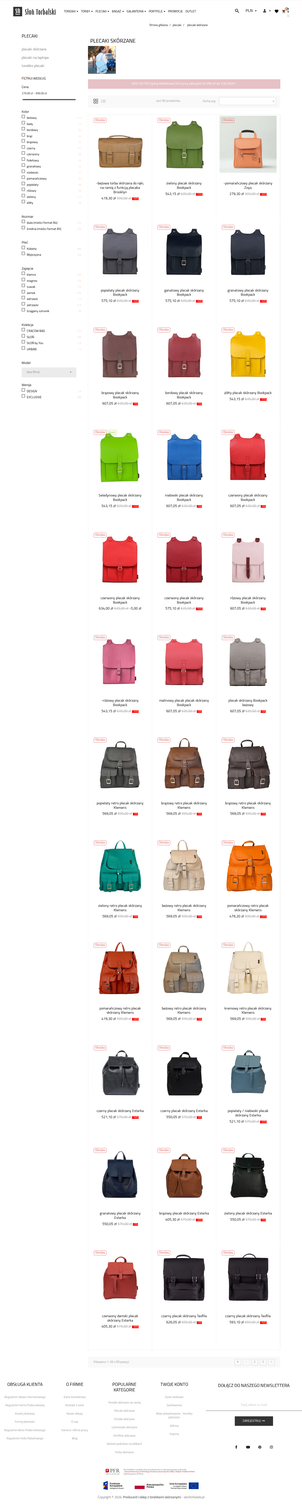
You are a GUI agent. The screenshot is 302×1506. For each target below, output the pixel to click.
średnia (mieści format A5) (44, 229)
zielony (31, 197)
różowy (31, 191)
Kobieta (31, 249)
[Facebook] (236, 1447)
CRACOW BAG (36, 331)
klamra (31, 275)
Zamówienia (174, 1405)
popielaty (32, 185)
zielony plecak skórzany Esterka (248, 1213)
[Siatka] (95, 100)
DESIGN (32, 391)
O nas (74, 1422)
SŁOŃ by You (35, 343)
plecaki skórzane (34, 49)
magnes (32, 281)
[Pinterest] (260, 1447)
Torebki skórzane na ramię (124, 1402)
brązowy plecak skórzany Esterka (184, 1213)
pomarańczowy (37, 178)
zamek (31, 293)
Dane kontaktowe (75, 1397)
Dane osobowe (174, 1397)
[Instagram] (271, 1447)
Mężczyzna (34, 255)
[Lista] (103, 100)
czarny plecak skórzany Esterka (120, 1111)
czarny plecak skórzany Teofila (184, 1316)
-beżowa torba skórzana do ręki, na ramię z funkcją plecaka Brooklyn (120, 188)
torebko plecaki (33, 66)
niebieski (32, 172)
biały (30, 124)
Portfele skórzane (124, 1435)
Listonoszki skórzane (124, 1427)
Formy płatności (25, 1422)
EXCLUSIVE (34, 397)
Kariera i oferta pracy (74, 1430)
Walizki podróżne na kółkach (124, 1444)
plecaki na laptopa (35, 58)
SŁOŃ (30, 337)
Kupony (174, 1434)
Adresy (174, 1426)
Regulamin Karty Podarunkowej (25, 1405)
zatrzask (32, 299)
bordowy (32, 130)
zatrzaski (32, 305)
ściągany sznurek (38, 311)
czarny (31, 148)
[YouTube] (248, 1447)
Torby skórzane (124, 1452)
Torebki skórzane (124, 1419)
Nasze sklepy (75, 1413)
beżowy (32, 118)
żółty (30, 203)
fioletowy (33, 160)
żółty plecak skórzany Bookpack (248, 393)
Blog (74, 1438)
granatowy (34, 166)
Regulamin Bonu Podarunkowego (25, 1430)
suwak (31, 287)
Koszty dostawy (25, 1413)
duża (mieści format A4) (42, 223)
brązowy (32, 142)
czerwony (33, 154)
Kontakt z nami (74, 1405)
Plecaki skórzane (124, 1410)
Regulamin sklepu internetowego (25, 1397)
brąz (29, 136)
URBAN (31, 349)
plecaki (30, 36)
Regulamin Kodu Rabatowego (24, 1438)
